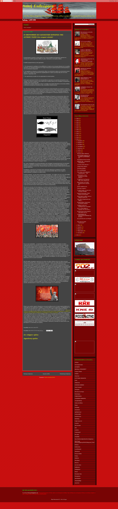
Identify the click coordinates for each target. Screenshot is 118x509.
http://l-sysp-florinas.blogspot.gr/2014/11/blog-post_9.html (84, 442)
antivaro (32, 327)
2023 (77, 124)
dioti (76, 427)
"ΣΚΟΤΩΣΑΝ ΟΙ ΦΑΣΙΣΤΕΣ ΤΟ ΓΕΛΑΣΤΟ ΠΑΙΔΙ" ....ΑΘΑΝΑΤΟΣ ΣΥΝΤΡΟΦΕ (87, 60)
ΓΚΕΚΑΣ (76, 373)
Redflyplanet (77, 469)
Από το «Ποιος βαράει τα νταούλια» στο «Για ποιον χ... (84, 209)
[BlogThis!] (48, 330)
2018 (77, 133)
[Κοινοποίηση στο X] (49, 330)
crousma (77, 423)
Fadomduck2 (78, 432)
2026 (77, 118)
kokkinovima (77, 446)
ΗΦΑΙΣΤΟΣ (77, 382)
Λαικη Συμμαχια (78, 387)
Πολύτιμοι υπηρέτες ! (81, 188)
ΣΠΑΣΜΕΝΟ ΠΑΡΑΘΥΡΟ (80, 398)
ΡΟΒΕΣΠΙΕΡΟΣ (78, 396)
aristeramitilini (78, 414)
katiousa (76, 444)
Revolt (76, 471)
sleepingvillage (78, 480)
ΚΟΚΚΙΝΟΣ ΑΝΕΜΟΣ (79, 384)
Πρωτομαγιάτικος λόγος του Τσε (87, 104)
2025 (77, 120)
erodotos (77, 430)
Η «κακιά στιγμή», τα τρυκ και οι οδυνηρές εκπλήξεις (84, 191)
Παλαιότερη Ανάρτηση (65, 373)
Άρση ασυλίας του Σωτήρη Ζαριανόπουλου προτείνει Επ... (83, 183)
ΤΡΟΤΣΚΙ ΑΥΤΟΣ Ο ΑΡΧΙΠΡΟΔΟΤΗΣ (85, 96)
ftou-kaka (77, 434)
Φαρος (76, 405)
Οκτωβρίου (80, 144)
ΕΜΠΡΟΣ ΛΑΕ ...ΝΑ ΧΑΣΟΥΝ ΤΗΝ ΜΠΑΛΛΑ (83, 162)
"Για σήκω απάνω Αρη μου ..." (83, 164)
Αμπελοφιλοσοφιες (79, 364)
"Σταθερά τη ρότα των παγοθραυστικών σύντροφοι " (84, 206)
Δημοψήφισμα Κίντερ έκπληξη (83, 159)
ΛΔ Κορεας (77, 389)
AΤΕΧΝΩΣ (77, 407)
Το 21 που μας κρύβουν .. (86, 41)
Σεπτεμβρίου (80, 146)
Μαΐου (79, 225)
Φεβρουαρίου (81, 230)
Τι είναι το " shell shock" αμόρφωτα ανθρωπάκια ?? (86, 50)
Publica (76, 455)
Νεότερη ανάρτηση (28, 373)
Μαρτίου (79, 228)
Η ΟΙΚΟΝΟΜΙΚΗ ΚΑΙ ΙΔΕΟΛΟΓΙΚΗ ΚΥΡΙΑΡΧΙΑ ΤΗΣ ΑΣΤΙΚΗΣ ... (84, 215)
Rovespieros (77, 476)
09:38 (37, 327)
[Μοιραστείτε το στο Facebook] (50, 330)
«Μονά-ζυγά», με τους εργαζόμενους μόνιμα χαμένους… (82, 176)
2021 (77, 127)
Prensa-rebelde (78, 453)
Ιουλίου (79, 150)
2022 (77, 126)
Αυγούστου (80, 148)
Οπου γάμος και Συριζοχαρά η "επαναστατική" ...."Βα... (83, 172)
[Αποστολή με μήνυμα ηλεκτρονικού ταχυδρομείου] (47, 330)
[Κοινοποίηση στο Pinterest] (52, 330)
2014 (77, 235)
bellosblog (77, 418)
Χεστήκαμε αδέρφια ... (82, 168)
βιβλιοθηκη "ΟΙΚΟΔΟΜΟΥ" (80, 369)
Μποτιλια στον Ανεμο (79, 391)
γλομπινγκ (77, 375)
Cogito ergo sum (78, 421)
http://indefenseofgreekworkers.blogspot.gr (84, 439)
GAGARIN (77, 436)
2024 (77, 122)
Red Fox (77, 462)
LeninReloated (78, 449)
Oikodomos (77, 451)
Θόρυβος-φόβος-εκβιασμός (83, 153)
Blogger (65, 499)
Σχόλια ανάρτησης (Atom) (50, 377)
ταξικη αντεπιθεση (79, 402)
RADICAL (77, 458)
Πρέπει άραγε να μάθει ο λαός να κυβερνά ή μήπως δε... (84, 197)
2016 (77, 137)
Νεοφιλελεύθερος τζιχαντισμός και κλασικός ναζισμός (83, 203)
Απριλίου (80, 227)
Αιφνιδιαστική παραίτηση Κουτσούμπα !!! (86, 69)
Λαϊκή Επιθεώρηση (38, 6)
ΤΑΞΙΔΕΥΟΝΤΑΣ (78, 400)
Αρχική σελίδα (46, 373)
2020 (77, 129)
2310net (76, 362)
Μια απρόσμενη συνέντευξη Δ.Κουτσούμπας (86, 33)
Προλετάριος (77, 393)
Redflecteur (77, 467)
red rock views (78, 464)
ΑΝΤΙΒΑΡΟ (77, 367)
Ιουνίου (79, 151)
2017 (77, 135)
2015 (77, 139)
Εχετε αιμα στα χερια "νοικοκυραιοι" (81, 222)
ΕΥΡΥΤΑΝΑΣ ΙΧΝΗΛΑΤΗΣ (80, 378)
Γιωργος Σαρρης (78, 371)
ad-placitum (77, 409)
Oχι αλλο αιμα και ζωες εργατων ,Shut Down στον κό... (84, 212)
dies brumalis (78, 425)
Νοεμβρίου (80, 142)
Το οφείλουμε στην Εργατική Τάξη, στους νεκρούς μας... (83, 180)
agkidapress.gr (78, 412)
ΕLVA (76, 380)
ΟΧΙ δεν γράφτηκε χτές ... (82, 186)
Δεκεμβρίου (80, 140)
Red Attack (77, 460)
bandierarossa (78, 416)
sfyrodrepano (78, 478)
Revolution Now (78, 473)
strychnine (77, 482)
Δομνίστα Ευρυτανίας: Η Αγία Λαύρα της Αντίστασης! (83, 194)
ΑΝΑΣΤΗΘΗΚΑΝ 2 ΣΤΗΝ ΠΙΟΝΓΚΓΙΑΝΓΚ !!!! (86, 78)
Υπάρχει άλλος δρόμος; (82, 166)
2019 (77, 131)
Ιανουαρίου (80, 232)
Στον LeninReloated (81, 170)
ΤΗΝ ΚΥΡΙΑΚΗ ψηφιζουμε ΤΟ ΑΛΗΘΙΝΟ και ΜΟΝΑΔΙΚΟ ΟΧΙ (83, 156)
